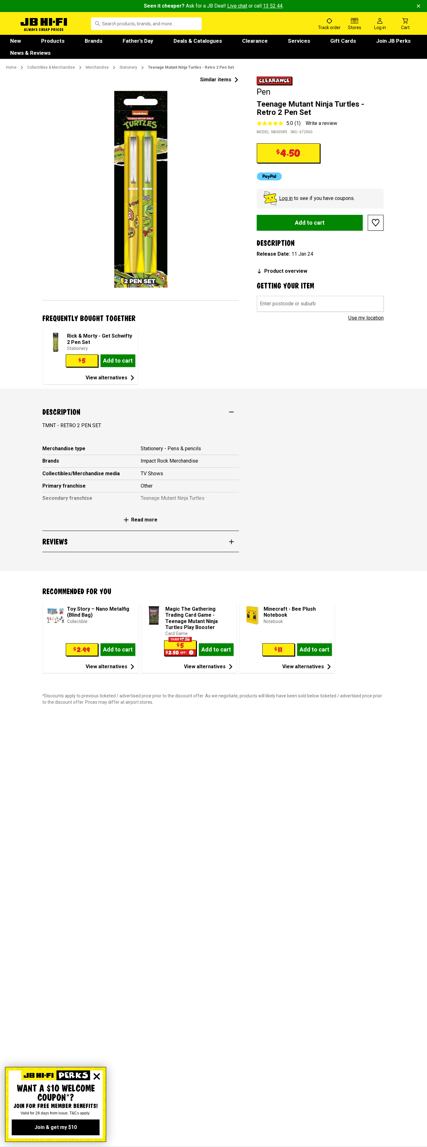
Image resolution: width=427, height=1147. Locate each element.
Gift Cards (343, 41)
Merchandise (97, 67)
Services (299, 41)
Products (52, 41)
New (15, 41)
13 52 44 (273, 6)
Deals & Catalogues (198, 41)
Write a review (321, 123)
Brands (93, 41)
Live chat (237, 6)
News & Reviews (30, 53)
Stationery (128, 67)
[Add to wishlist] (376, 223)
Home (11, 67)
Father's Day (138, 41)
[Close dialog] (96, 1076)
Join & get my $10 (55, 1127)
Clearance (255, 41)
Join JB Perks (393, 41)
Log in (286, 198)
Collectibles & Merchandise (51, 67)
